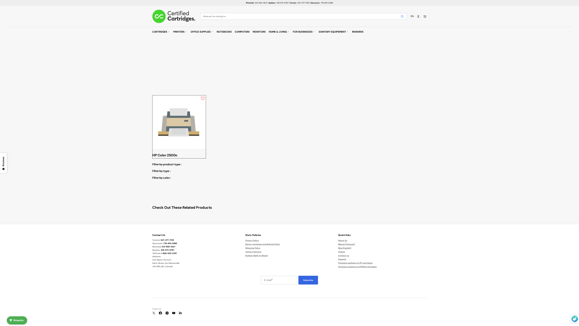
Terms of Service (253, 252)
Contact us (343, 255)
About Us (342, 240)
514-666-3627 (168, 246)
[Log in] (418, 16)
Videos (341, 252)
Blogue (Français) (346, 244)
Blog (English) (344, 248)
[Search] (403, 16)
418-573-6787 (167, 250)
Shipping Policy (252, 248)
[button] (412, 16)
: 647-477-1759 (299, 3)
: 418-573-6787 (278, 3)
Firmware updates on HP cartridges (355, 263)
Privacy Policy (252, 240)
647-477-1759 (167, 240)
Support (342, 259)
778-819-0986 (170, 243)
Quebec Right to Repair (256, 255)
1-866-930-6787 (169, 253)
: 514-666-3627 (256, 3)
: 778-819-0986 (321, 3)
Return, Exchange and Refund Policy (262, 244)
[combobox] (303, 16)
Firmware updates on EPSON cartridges (357, 266)
